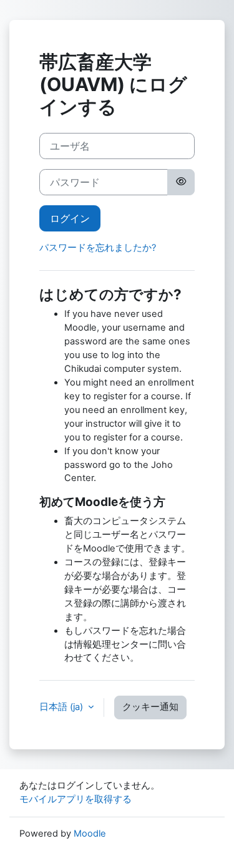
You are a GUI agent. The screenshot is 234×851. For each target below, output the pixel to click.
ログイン (70, 218)
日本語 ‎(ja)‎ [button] (62, 706)
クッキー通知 (150, 706)
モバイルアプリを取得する (75, 799)
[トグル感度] (181, 182)
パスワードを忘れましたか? (97, 247)
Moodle (90, 833)
